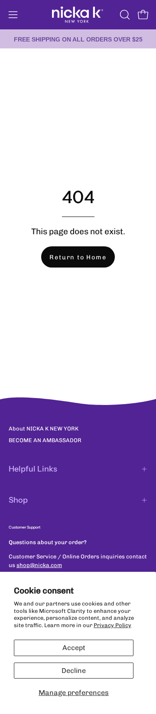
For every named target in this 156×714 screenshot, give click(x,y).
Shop (18, 500)
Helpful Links (33, 469)
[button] (124, 15)
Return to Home (77, 257)
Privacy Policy (112, 625)
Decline (74, 670)
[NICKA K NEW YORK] (78, 14)
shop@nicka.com (39, 565)
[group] (78, 38)
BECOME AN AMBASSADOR (45, 440)
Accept (73, 648)
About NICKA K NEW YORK (43, 428)
